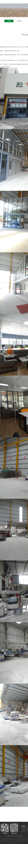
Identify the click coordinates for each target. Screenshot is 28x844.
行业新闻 (19, 21)
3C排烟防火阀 (16, 839)
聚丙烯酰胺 (13, 838)
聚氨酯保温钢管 (9, 839)
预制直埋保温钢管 (23, 838)
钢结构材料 (2, 839)
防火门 (16, 841)
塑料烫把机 (21, 841)
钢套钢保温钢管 (22, 839)
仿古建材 (13, 841)
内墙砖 (17, 838)
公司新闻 (9, 21)
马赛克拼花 (8, 838)
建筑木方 (8, 841)
